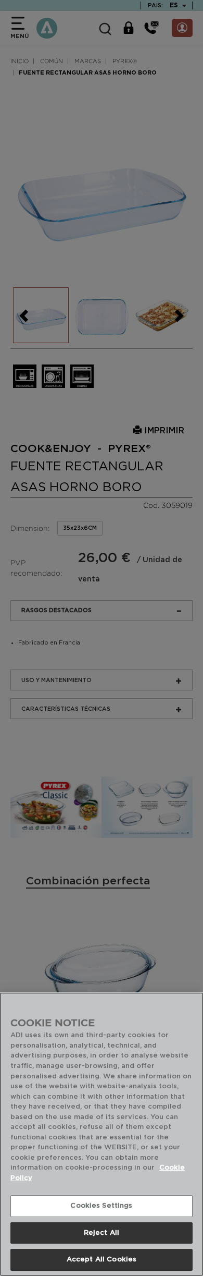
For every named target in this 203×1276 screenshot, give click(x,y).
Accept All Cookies (101, 1259)
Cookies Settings (101, 1205)
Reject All (101, 1233)
